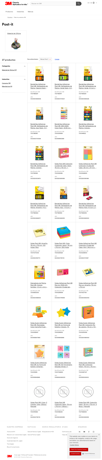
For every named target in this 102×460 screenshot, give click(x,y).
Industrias (20, 12)
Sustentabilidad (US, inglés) (14, 441)
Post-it (44, 59)
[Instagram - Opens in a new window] (93, 431)
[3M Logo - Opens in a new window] (16, 3)
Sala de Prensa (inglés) (34, 434)
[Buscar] (78, 4)
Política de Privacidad (27, 455)
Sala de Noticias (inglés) (34, 431)
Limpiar (57, 59)
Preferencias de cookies (40, 455)
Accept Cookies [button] (75, 453)
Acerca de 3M (11, 431)
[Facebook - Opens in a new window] (88, 431)
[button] (88, 453)
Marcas (30, 12)
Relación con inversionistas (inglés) (16, 434)
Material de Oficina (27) (9, 70)
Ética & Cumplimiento (13, 447)
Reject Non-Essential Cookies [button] (78, 449)
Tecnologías (10, 444)
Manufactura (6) (7, 86)
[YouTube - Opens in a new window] (84, 431)
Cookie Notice (74, 445)
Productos (9, 12)
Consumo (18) (6, 83)
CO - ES (90, 3)
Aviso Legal (17, 455)
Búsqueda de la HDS (48, 431)
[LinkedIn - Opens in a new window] (79, 431)
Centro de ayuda (66, 431)
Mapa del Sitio (66, 434)
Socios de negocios (12, 438)
